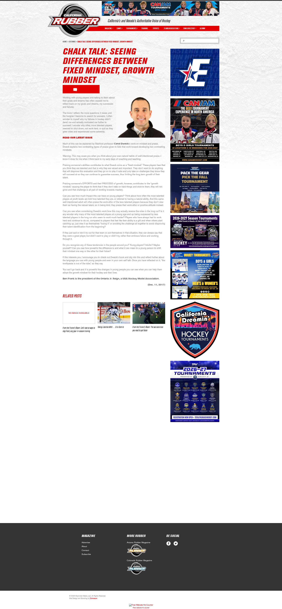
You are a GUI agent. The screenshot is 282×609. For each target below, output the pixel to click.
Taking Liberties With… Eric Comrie (111, 327)
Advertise (86, 543)
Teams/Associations (171, 28)
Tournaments (131, 28)
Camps (119, 28)
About (84, 546)
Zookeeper (93, 598)
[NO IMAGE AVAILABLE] (79, 323)
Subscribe (86, 554)
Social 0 (168, 543)
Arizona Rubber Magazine (138, 543)
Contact (85, 550)
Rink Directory (189, 28)
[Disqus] (114, 384)
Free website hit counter (141, 608)
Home (65, 42)
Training (144, 28)
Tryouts (156, 28)
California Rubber (74, 20)
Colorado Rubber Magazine (139, 560)
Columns (72, 42)
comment (75, 89)
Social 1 (175, 543)
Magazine (108, 28)
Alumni (202, 28)
